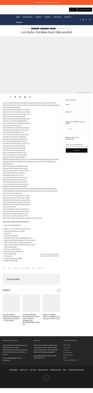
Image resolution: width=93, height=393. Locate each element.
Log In (73, 9)
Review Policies (68, 355)
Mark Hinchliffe (26, 28)
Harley (16, 268)
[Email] (30, 97)
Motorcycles (27, 17)
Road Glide (40, 268)
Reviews (47, 17)
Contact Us (66, 347)
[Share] (10, 97)
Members (19, 22)
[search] (85, 129)
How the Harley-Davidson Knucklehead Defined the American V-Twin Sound (11, 317)
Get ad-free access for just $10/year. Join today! (46, 2)
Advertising (66, 345)
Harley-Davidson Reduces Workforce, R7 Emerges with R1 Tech (51, 316)
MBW (34, 268)
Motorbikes (52, 28)
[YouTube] (83, 19)
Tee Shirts (67, 17)
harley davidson (25, 268)
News (18, 17)
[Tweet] (15, 97)
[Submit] (25, 97)
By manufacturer (44, 28)
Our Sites (66, 350)
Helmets (38, 17)
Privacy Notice (67, 352)
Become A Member (84, 9)
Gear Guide (57, 17)
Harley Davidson (35, 28)
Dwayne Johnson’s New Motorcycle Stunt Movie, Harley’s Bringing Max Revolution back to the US (31, 319)
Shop (64, 357)
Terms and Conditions (70, 360)
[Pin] (20, 97)
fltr (10, 268)
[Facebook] (80, 19)
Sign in (68, 104)
